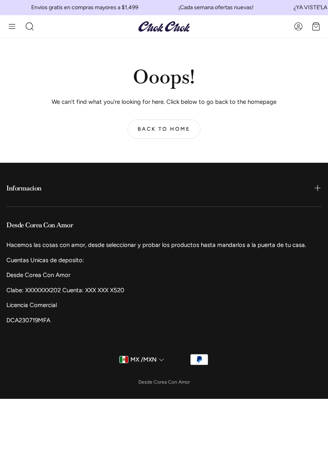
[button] (12, 26)
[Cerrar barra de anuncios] (320, 6)
